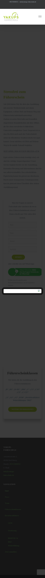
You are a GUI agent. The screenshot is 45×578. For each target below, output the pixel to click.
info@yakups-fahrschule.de (28, 2)
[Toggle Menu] (40, 17)
